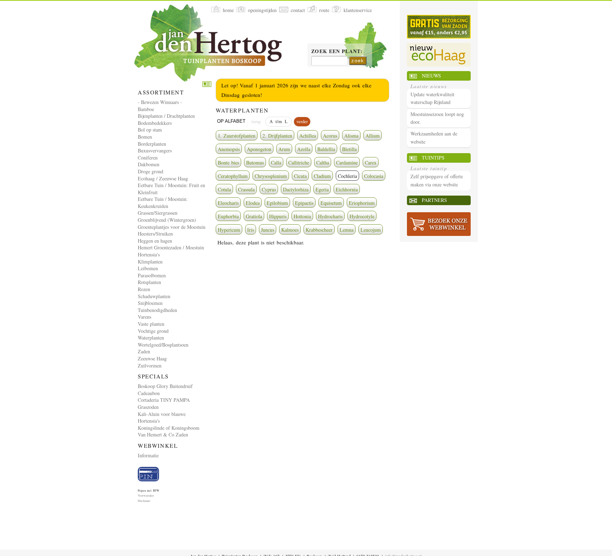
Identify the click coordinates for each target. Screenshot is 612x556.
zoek (357, 60)
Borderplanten (152, 143)
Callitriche (298, 162)
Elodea (253, 202)
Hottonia (302, 216)
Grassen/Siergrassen (157, 212)
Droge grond (150, 171)
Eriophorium (362, 202)
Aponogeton (259, 149)
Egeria (322, 189)
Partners (434, 200)
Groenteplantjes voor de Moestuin (171, 227)
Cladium (322, 176)
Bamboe (146, 109)
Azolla (303, 149)
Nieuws (431, 75)
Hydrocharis (330, 216)
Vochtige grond (153, 331)
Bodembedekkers (155, 123)
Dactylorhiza (295, 189)
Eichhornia (347, 189)
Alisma (351, 135)
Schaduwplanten (154, 296)
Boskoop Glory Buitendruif (165, 386)
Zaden (144, 351)
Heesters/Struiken (155, 233)
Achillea (307, 135)
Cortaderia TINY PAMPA (164, 399)
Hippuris (278, 216)
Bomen (145, 136)
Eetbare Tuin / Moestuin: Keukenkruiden (163, 202)
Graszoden (148, 407)
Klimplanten (150, 261)
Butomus (255, 162)
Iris (250, 229)
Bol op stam (150, 129)
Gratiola (254, 216)
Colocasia (373, 176)
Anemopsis (229, 149)
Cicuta (300, 176)
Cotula (224, 189)
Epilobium (277, 202)
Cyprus (269, 189)
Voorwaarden (146, 495)
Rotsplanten (149, 282)
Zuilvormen (150, 365)
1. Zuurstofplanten (236, 135)
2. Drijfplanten (277, 135)
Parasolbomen (152, 275)
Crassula (246, 189)
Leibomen (148, 268)
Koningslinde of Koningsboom (168, 427)
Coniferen (148, 157)
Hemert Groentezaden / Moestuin (171, 247)
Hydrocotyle (362, 216)
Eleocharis (228, 202)
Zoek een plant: (337, 51)
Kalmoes (290, 229)
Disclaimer (144, 501)
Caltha (322, 162)
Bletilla (349, 149)
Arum (284, 149)
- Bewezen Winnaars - (160, 102)
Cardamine (347, 162)
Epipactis (304, 202)
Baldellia (326, 149)
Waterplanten (151, 337)
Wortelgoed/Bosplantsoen (163, 344)
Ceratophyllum (233, 176)
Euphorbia (228, 216)
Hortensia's (149, 254)
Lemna (346, 229)
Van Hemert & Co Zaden (163, 434)
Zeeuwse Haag (152, 358)
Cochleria (347, 176)
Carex (370, 162)
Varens (144, 316)
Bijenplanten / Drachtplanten (166, 115)
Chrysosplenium (271, 176)
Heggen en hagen (155, 240)
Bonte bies (228, 162)
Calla (276, 162)
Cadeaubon (149, 393)
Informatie (148, 455)
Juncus (267, 229)
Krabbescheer (319, 229)
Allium (373, 135)
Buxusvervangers (155, 150)
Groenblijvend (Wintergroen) (167, 219)
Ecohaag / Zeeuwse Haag (163, 178)
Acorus (330, 135)
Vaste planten (151, 323)
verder (302, 121)
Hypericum (229, 229)
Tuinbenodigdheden (157, 310)
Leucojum (371, 229)
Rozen (144, 289)
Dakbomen (148, 164)
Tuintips (433, 157)
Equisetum (331, 202)
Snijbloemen (150, 303)
